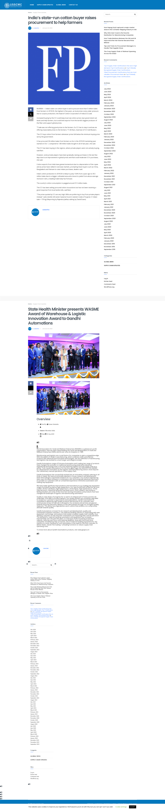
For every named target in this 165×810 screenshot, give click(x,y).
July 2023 (107, 123)
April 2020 (107, 233)
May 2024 (107, 94)
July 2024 (107, 89)
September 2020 (110, 218)
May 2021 (107, 196)
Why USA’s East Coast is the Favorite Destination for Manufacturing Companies (41, 583)
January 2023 (109, 140)
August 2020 (108, 221)
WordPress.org (109, 287)
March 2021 (108, 201)
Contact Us (73, 5)
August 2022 (108, 154)
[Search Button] (135, 14)
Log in (106, 278)
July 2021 (107, 190)
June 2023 (107, 125)
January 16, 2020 (47, 28)
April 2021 (107, 199)
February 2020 (109, 238)
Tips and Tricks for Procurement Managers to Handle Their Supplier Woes (41, 592)
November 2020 (109, 213)
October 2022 (109, 148)
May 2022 (107, 162)
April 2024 (107, 97)
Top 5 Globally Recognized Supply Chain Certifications (40, 612)
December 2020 (109, 210)
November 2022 (109, 145)
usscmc (36, 28)
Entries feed (108, 281)
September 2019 (109, 249)
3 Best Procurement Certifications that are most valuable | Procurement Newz (41, 614)
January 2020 (109, 241)
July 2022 (107, 156)
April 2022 (107, 165)
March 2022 (108, 168)
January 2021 (108, 207)
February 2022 (109, 171)
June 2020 (107, 227)
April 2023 (107, 131)
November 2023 (109, 111)
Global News (61, 5)
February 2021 (109, 204)
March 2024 (108, 100)
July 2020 (107, 224)
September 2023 (110, 117)
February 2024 (109, 103)
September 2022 (110, 151)
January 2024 (109, 106)
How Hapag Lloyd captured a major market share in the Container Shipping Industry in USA (41, 579)
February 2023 (109, 137)
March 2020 (108, 235)
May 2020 (107, 230)
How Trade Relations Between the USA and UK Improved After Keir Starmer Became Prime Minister (120, 40)
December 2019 (109, 244)
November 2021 (109, 179)
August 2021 (108, 187)
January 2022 (109, 173)
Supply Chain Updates (45, 5)
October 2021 (108, 182)
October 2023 (109, 114)
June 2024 (107, 92)
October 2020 (109, 216)
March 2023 (108, 134)
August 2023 (108, 120)
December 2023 (109, 109)
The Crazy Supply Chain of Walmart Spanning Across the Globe (40, 596)
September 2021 (109, 185)
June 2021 (107, 193)
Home (32, 5)
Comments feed (109, 284)
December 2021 (109, 176)
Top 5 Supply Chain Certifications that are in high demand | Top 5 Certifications (41, 609)
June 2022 (107, 159)
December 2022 (109, 142)
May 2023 (107, 128)
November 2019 (109, 247)
